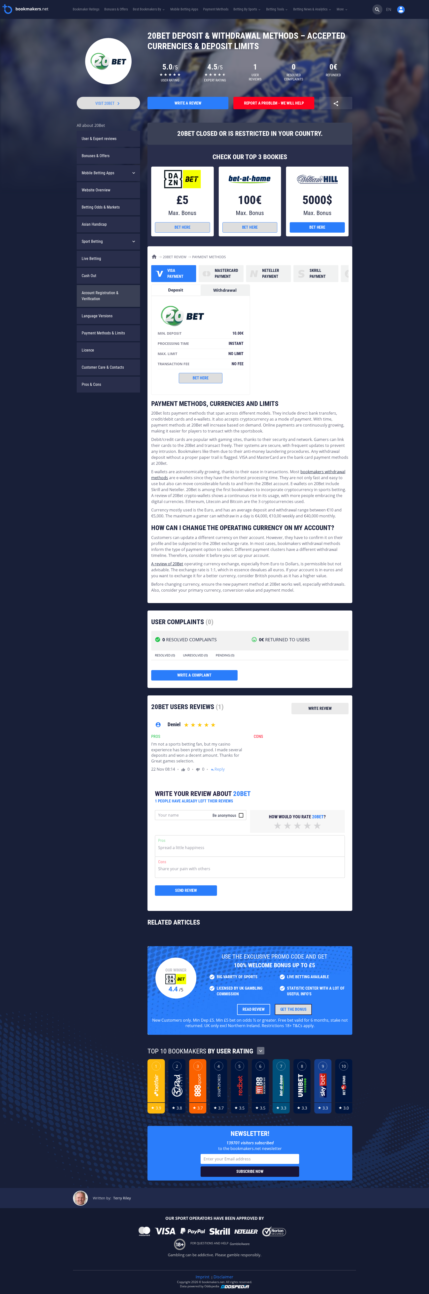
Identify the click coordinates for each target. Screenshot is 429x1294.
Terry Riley (122, 1198)
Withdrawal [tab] (225, 290)
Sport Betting (92, 241)
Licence (88, 350)
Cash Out (89, 275)
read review (253, 1009)
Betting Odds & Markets (101, 207)
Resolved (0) (165, 655)
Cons (162, 862)
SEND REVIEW (186, 890)
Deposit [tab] (175, 290)
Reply (218, 769)
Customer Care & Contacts (103, 367)
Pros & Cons (91, 384)
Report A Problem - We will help (274, 103)
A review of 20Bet (167, 564)
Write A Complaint (194, 675)
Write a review (188, 103)
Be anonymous (224, 815)
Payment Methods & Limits (103, 333)
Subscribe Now (249, 1171)
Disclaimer (223, 1277)
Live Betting (91, 258)
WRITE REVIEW (320, 708)
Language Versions (97, 316)
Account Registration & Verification (100, 295)
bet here (182, 227)
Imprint (203, 1277)
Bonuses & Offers (95, 155)
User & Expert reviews (99, 138)
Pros (161, 840)
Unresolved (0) (195, 655)
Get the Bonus (293, 1009)
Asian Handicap (94, 224)
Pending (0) (225, 655)
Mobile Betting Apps (98, 173)
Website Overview (96, 190)
